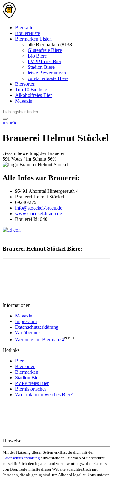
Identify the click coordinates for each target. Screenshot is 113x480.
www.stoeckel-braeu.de (38, 213)
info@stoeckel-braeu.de (38, 208)
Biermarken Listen (33, 39)
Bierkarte (24, 27)
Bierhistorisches (30, 389)
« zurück (11, 122)
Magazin (23, 100)
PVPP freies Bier (44, 61)
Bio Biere (37, 55)
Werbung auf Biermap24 (39, 339)
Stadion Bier (27, 377)
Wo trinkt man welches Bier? (44, 394)
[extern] (42, 440)
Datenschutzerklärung (36, 327)
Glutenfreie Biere (45, 50)
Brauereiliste (27, 33)
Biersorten (25, 84)
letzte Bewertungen (47, 72)
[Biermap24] (9, 17)
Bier (19, 360)
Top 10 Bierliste (31, 89)
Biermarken (26, 372)
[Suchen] (5, 119)
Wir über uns (27, 332)
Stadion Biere (41, 67)
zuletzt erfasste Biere (48, 78)
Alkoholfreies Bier (33, 95)
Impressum (26, 321)
